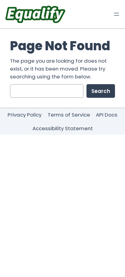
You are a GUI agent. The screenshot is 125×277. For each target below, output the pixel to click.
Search (100, 91)
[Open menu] (116, 14)
